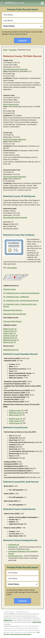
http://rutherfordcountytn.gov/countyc (15, 69)
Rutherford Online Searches (12, 310)
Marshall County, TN (10, 338)
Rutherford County (9, 289)
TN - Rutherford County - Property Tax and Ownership (21, 293)
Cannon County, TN (10, 331)
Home (5, 50)
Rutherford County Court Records (14, 314)
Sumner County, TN (15, 423)
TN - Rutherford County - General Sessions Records (20, 300)
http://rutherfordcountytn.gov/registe (15, 217)
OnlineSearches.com (15, 556)
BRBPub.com (14, 3)
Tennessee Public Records (12, 321)
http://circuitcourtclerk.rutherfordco (14, 139)
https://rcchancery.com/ (11, 104)
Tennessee (12, 50)
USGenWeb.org (13, 545)
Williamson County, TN (11, 340)
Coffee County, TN (9, 333)
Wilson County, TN (9, 342)
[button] (42, 3)
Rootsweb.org (13, 547)
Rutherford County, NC (11, 350)
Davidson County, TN (10, 335)
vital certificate (12, 268)
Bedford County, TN (9, 329)
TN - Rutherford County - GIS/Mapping (16, 297)
